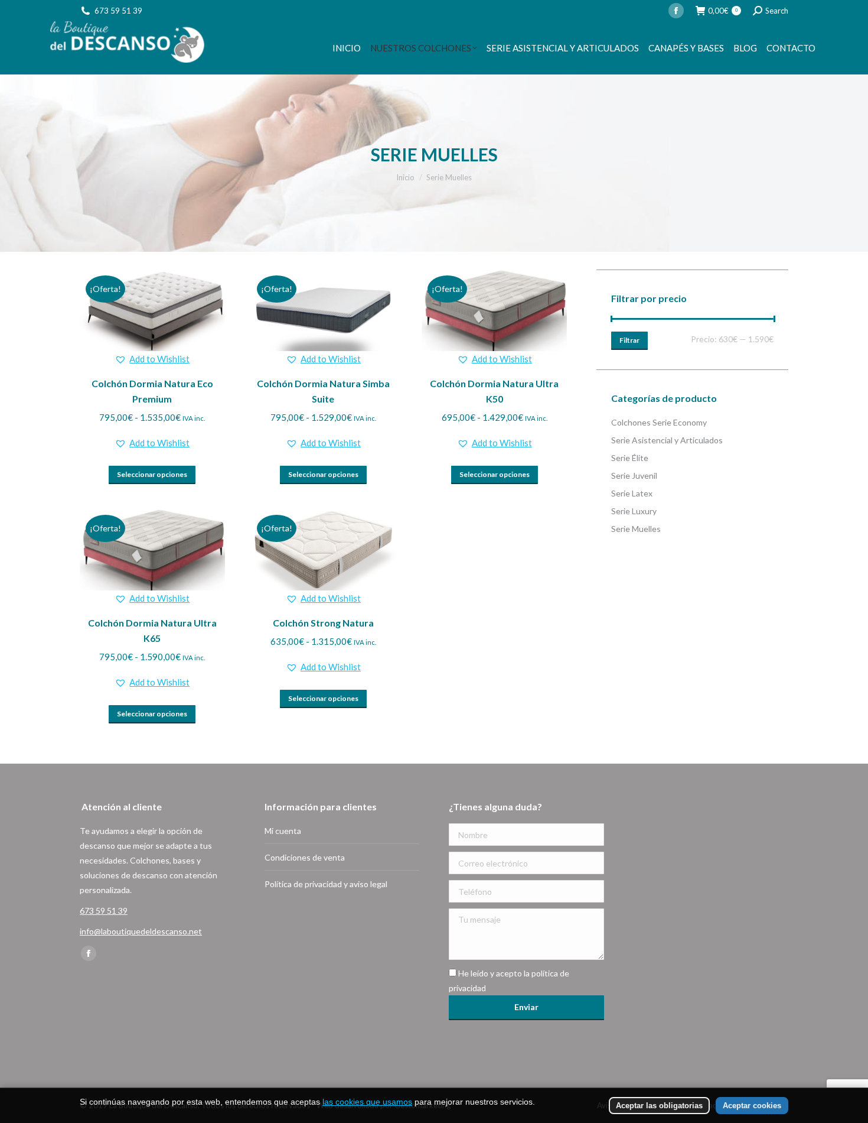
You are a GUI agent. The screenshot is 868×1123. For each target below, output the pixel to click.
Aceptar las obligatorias (659, 1105)
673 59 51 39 (118, 10)
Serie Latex (631, 493)
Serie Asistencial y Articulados (667, 440)
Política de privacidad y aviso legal (326, 884)
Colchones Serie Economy (659, 422)
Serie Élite (629, 458)
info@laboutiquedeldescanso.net (141, 931)
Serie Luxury (634, 511)
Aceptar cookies (752, 1105)
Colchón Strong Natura (323, 622)
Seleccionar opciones (152, 474)
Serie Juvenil (634, 475)
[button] (152, 359)
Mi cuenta (283, 831)
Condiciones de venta (305, 857)
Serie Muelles (636, 529)
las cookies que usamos (367, 1101)
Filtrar (629, 340)
